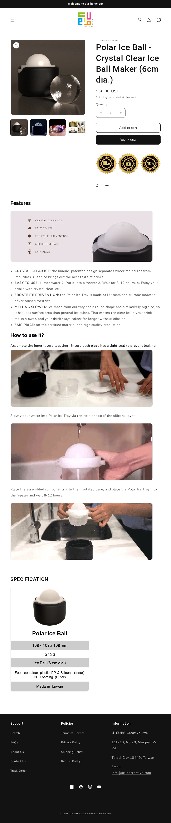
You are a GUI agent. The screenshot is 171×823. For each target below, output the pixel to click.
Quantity (101, 104)
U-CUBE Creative (79, 813)
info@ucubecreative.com (131, 773)
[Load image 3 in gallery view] (57, 127)
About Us (17, 752)
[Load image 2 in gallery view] (38, 127)
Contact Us (18, 761)
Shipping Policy (72, 752)
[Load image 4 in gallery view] (77, 127)
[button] (12, 19)
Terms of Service (73, 733)
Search (15, 733)
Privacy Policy (70, 742)
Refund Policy (71, 761)
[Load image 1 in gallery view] (19, 127)
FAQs (14, 742)
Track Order (18, 771)
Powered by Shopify (100, 813)
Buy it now (128, 140)
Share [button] (105, 185)
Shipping (101, 97)
